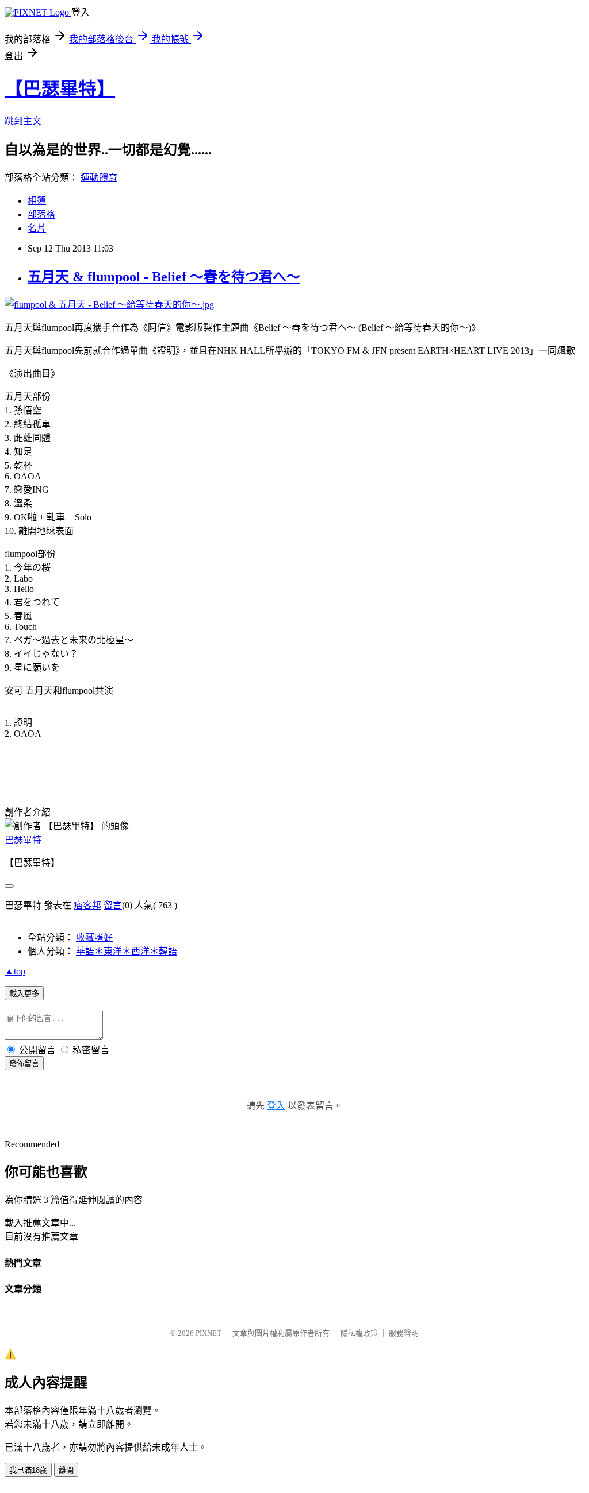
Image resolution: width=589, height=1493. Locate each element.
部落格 (41, 214)
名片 (37, 228)
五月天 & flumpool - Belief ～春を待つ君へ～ (164, 276)
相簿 (37, 201)
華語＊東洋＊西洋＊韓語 (126, 951)
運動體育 (99, 178)
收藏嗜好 (94, 937)
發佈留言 (24, 1063)
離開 (66, 1470)
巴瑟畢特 (23, 840)
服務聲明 (404, 1333)
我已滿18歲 (28, 1470)
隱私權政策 (359, 1333)
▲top (15, 971)
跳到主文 (23, 121)
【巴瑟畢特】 (60, 89)
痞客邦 (87, 905)
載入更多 (24, 993)
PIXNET (208, 1333)
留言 (113, 905)
